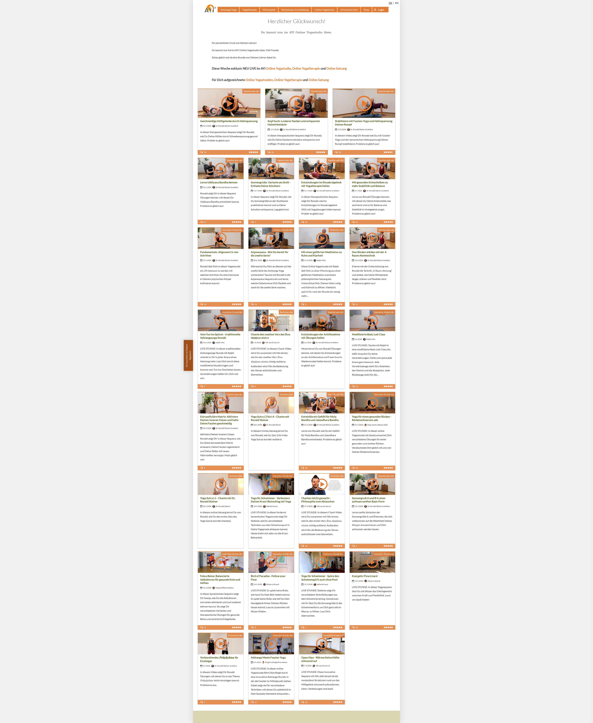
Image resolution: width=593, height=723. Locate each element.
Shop (366, 9)
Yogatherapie (249, 9)
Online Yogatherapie (306, 68)
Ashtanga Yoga (228, 9)
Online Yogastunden (259, 80)
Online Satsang (336, 68)
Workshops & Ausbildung (295, 9)
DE (390, 2)
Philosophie (269, 9)
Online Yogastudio (324, 9)
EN (396, 2)
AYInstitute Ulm (349, 9)
